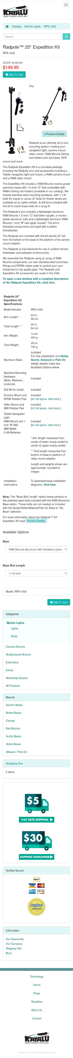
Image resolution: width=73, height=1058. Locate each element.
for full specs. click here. (46, 399)
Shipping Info (13, 948)
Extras (9, 670)
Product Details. (36, 521)
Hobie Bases (13, 744)
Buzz (9, 953)
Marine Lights (33, 26)
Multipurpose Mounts (18, 654)
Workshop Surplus (17, 678)
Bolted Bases (13, 713)
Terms (36, 985)
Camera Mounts (15, 646)
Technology (36, 976)
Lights (14, 628)
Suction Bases (14, 705)
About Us (36, 1010)
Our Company (14, 943)
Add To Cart (15, 74)
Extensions (12, 662)
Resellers (36, 1001)
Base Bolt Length (14, 565)
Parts (13, 636)
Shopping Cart (14, 763)
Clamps (10, 720)
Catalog (16, 26)
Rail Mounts (13, 728)
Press (36, 993)
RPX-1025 (50, 26)
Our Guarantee (15, 939)
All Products (13, 686)
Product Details (55, 134)
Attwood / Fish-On (16, 752)
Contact (36, 1018)
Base (6, 541)
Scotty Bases (13, 736)
